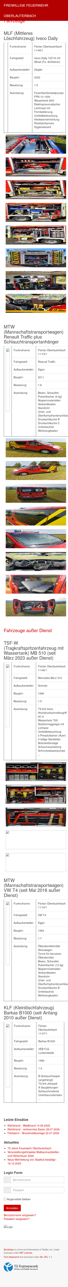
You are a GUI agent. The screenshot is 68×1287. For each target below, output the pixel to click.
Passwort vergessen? (16, 1219)
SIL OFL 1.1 (46, 1256)
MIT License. (26, 1252)
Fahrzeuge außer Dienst (28, 630)
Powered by (21, 1267)
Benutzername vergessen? (20, 1215)
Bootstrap (9, 1249)
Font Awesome (11, 1256)
